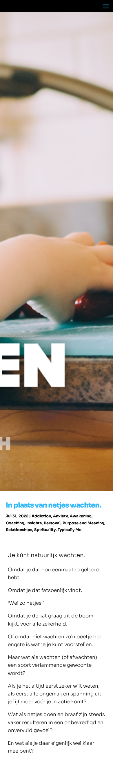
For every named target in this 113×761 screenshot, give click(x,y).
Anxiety (60, 516)
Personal (52, 523)
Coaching (15, 523)
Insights (34, 523)
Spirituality (45, 529)
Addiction (41, 516)
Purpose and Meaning (83, 523)
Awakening (81, 516)
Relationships (19, 529)
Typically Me (69, 529)
